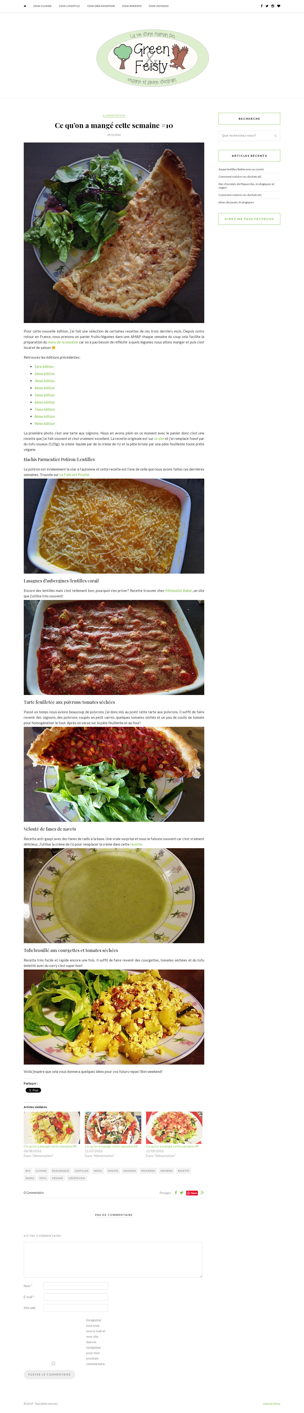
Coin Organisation (101, 6)
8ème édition (44, 416)
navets (113, 1170)
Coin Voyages (159, 6)
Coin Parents (132, 6)
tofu (43, 1178)
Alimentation (114, 115)
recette (136, 844)
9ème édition (44, 423)
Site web (30, 1308)
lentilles (81, 1170)
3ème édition (44, 381)
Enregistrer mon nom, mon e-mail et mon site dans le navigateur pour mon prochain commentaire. (95, 1342)
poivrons (148, 1170)
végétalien (77, 1178)
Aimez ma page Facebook (249, 219)
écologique (60, 1170)
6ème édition (44, 402)
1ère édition (44, 366)
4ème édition (44, 388)
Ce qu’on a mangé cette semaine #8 (50, 1146)
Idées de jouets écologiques (236, 202)
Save (194, 1193)
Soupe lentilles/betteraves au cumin (241, 169)
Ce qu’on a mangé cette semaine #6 (111, 1146)
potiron (166, 1170)
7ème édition (44, 409)
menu (98, 1170)
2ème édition (44, 373)
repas (30, 1178)
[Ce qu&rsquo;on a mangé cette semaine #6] (113, 1128)
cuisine (41, 1170)
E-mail (29, 1297)
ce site (159, 438)
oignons (130, 1170)
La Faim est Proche (74, 474)
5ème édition (44, 395)
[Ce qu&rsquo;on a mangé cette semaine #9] (174, 1128)
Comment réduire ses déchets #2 (239, 176)
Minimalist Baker (178, 590)
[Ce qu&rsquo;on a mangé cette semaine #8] (52, 1128)
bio (28, 1170)
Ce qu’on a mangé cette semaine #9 (172, 1146)
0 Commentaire (34, 1192)
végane (57, 1178)
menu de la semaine (63, 342)
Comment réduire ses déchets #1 (239, 195)
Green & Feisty (271, 1403)
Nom (28, 1286)
